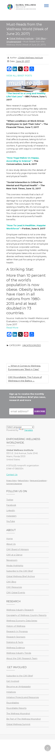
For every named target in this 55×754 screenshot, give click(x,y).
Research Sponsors (15, 637)
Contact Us (11, 474)
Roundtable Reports (16, 708)
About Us (11, 544)
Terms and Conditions (38, 481)
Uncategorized (31, 345)
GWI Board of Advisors (17, 549)
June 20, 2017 (23, 61)
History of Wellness (15, 626)
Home (9, 538)
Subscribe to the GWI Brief (19, 571)
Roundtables (12, 702)
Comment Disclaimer (14, 484)
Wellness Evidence (15, 647)
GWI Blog (11, 582)
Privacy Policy (11, 481)
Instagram (11, 516)
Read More (12, 327)
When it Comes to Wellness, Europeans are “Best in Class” (24, 367)
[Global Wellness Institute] (21, 7)
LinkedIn (10, 510)
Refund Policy (23, 481)
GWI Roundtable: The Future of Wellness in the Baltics (25, 379)
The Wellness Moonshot (18, 713)
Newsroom (11, 560)
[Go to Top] (47, 748)
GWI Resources (14, 587)
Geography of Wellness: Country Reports (26, 615)
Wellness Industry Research (20, 610)
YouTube (10, 521)
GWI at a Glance (14, 555)
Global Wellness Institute (30, 57)
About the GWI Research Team (21, 658)
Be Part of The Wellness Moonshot (23, 719)
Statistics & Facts (14, 642)
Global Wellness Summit (18, 724)
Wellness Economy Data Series (21, 620)
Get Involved (12, 681)
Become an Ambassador (18, 686)
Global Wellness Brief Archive (20, 576)
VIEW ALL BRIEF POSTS (19, 75)
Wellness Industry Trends (18, 653)
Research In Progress (17, 631)
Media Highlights (14, 565)
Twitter (9, 499)
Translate (28, 430)
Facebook (11, 505)
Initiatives (11, 692)
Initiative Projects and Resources (22, 697)
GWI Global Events (15, 592)
